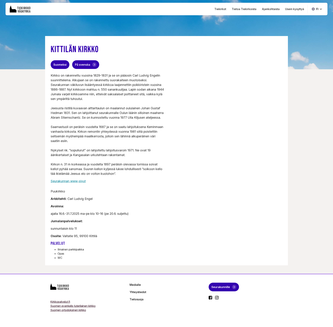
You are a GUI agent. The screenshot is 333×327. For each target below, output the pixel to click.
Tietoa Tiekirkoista (244, 9)
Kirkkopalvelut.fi (60, 301)
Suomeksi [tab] (60, 64)
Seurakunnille (220, 287)
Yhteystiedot (138, 292)
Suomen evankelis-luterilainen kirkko (73, 306)
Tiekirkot (220, 9)
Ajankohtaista (271, 9)
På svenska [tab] (82, 64)
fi (317, 9)
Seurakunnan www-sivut (68, 181)
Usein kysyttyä (294, 9)
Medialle (135, 284)
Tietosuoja (136, 299)
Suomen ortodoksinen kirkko (68, 310)
